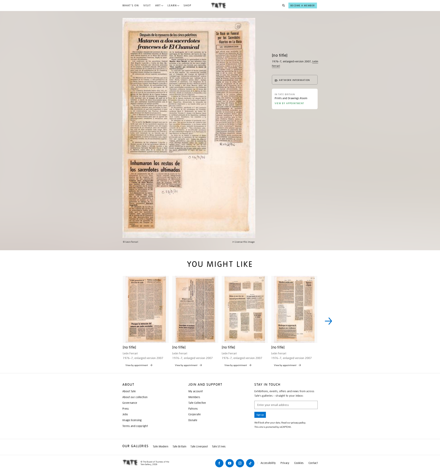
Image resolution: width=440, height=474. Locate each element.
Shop (187, 5)
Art (158, 5)
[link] (176, 353)
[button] (282, 5)
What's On (130, 5)
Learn (172, 5)
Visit (147, 5)
